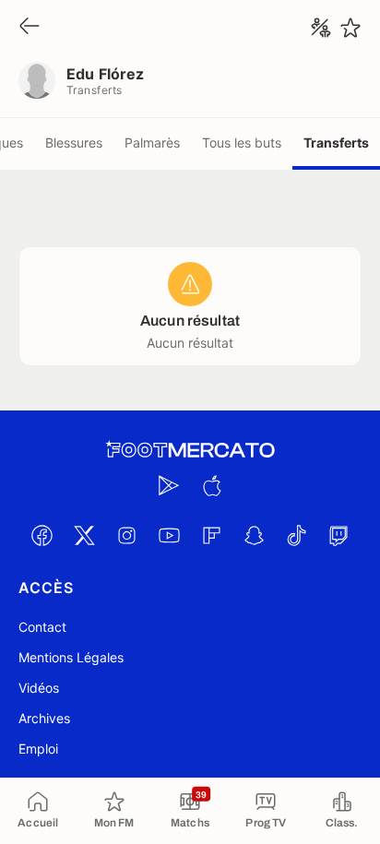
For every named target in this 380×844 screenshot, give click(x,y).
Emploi (38, 748)
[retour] (29, 27)
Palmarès (152, 142)
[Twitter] (84, 535)
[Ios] (211, 485)
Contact (42, 627)
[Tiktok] (296, 535)
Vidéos (38, 687)
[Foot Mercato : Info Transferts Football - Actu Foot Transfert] (190, 450)
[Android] (169, 485)
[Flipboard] (211, 535)
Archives (44, 718)
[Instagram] (126, 535)
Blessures (73, 142)
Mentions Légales (71, 657)
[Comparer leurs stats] (321, 28)
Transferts (336, 142)
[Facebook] (41, 535)
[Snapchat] (253, 535)
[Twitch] (338, 535)
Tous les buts (241, 142)
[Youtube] (169, 535)
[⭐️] (350, 28)
